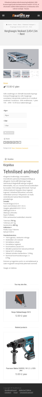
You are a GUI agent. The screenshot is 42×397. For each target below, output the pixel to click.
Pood (15, 392)
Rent (13, 148)
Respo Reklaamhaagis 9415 (21, 312)
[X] (7, 142)
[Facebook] (10, 142)
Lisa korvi (9, 133)
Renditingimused (11, 390)
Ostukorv (8, 392)
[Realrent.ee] (21, 15)
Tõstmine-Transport (21, 148)
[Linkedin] (16, 142)
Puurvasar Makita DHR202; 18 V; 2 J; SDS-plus (21, 369)
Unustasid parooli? (26, 392)
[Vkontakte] (19, 142)
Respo (5, 83)
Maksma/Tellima (25, 390)
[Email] (4, 142)
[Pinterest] (13, 142)
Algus (6, 110)
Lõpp (5, 121)
